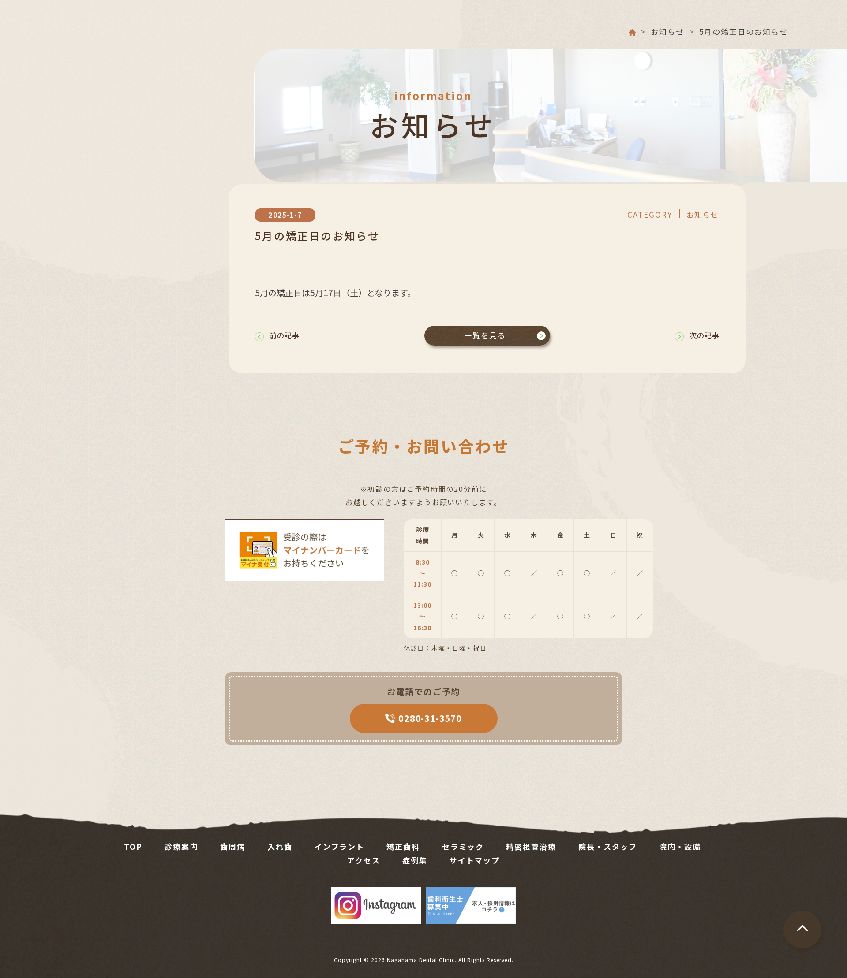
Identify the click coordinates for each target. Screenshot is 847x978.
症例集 (414, 860)
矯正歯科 (403, 846)
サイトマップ (475, 860)
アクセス (363, 860)
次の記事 (704, 335)
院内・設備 (680, 846)
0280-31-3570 (430, 718)
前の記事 (284, 335)
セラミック (463, 846)
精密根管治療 (531, 846)
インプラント (339, 846)
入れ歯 (279, 846)
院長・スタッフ (607, 846)
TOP (133, 846)
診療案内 (181, 846)
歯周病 (232, 846)
